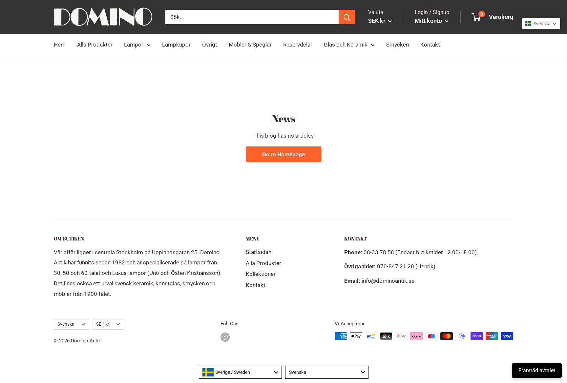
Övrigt (209, 44)
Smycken (397, 44)
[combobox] (240, 372)
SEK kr (102, 324)
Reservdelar (297, 44)
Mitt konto (429, 20)
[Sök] (347, 17)
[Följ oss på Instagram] (225, 337)
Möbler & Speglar (250, 44)
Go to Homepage (283, 154)
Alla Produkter (95, 44)
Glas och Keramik (346, 44)
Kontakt (430, 44)
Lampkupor (176, 44)
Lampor (133, 44)
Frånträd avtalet (536, 370)
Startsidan (258, 252)
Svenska (65, 324)
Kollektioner (261, 274)
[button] (541, 23)
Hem (60, 44)
